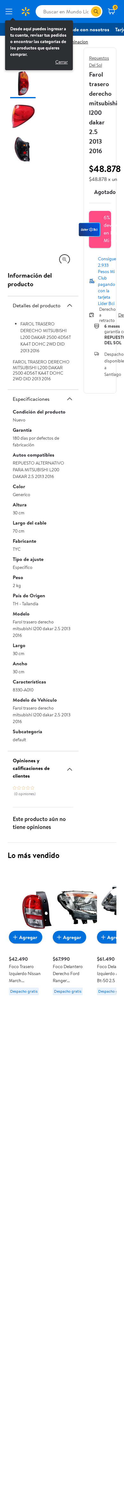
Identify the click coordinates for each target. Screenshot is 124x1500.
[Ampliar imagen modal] (64, 259)
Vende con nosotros (87, 29)
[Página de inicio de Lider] (25, 11)
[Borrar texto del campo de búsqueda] (85, 11)
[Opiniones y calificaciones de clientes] (69, 767)
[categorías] (96, 11)
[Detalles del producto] (69, 305)
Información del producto (30, 279)
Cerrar (61, 62)
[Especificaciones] (69, 399)
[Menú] (10, 11)
